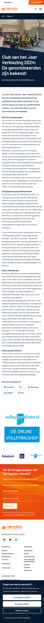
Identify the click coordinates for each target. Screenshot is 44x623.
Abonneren (10, 506)
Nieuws (10, 16)
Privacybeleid (7, 514)
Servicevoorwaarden (19, 514)
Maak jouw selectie (11, 491)
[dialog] (22, 601)
